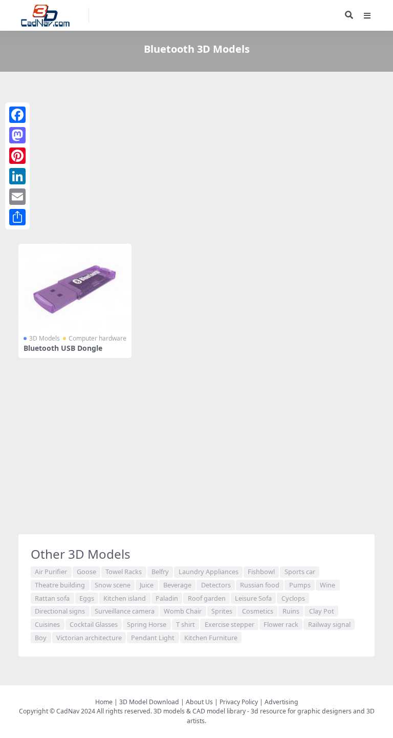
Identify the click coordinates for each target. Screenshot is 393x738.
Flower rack (281, 624)
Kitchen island (124, 598)
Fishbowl (261, 571)
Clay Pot (321, 611)
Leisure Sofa (253, 598)
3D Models (44, 338)
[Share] (17, 217)
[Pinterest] (17, 155)
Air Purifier (51, 571)
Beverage (177, 584)
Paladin (167, 598)
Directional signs (60, 611)
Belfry (160, 571)
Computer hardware (97, 338)
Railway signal (329, 624)
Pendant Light (152, 637)
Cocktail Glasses (94, 624)
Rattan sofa (52, 598)
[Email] (17, 196)
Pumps (300, 584)
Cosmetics (257, 611)
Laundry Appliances (208, 571)
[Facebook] (17, 114)
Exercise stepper (229, 624)
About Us (199, 702)
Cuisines (47, 624)
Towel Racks (123, 571)
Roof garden (207, 598)
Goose (86, 571)
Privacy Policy (239, 702)
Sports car (300, 571)
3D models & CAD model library (200, 711)
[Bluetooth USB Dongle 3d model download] (75, 286)
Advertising (281, 702)
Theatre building (60, 584)
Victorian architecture (89, 637)
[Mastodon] (17, 135)
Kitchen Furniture (210, 637)
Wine (327, 584)
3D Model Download (149, 702)
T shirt (185, 624)
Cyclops (293, 598)
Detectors (216, 584)
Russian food (259, 584)
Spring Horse (146, 624)
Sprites (221, 611)
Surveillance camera (125, 611)
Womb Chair (183, 611)
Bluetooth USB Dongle (63, 348)
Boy (41, 637)
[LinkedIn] (17, 176)
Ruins (290, 611)
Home (104, 702)
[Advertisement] (196, 159)
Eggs (86, 598)
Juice (147, 584)
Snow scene (112, 584)
